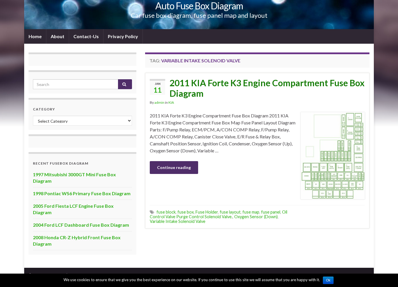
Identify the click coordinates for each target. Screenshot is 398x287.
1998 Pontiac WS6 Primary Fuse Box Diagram (82, 193)
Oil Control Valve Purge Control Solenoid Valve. (218, 214)
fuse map (250, 211)
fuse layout (230, 211)
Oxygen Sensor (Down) (256, 216)
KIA (171, 102)
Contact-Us (86, 36)
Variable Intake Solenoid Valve (177, 221)
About (57, 36)
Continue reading (174, 167)
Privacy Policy (123, 36)
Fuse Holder (207, 211)
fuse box (185, 211)
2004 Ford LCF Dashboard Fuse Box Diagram (81, 225)
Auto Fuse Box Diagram (199, 5)
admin (159, 102)
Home (35, 36)
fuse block (166, 211)
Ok (328, 280)
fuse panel (270, 211)
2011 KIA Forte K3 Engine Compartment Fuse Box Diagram (267, 88)
